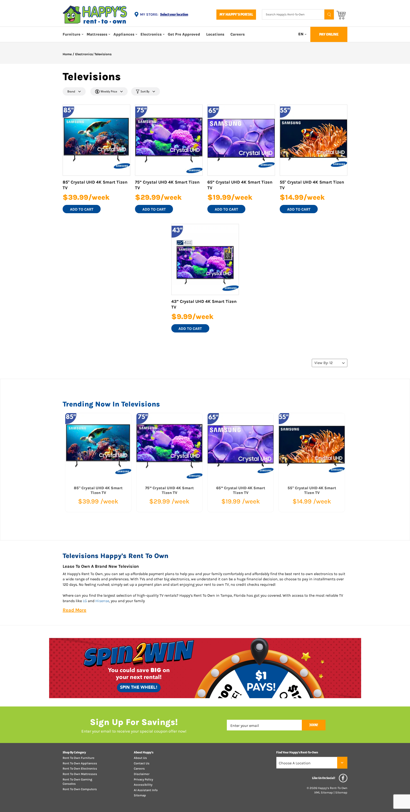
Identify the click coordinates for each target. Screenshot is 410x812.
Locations (215, 34)
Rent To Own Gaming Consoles (77, 782)
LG (85, 601)
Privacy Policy (143, 779)
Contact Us (141, 763)
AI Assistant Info (146, 790)
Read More (74, 610)
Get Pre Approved (184, 34)
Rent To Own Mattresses (80, 774)
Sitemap (140, 795)
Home (67, 54)
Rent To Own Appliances (80, 763)
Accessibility (143, 784)
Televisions (103, 54)
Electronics (151, 34)
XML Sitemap (323, 792)
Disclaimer (141, 774)
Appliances (123, 34)
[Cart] (341, 15)
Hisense (102, 601)
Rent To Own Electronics (80, 768)
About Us (140, 758)
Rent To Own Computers (80, 789)
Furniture (71, 34)
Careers (237, 34)
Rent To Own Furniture (78, 758)
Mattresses (97, 34)
